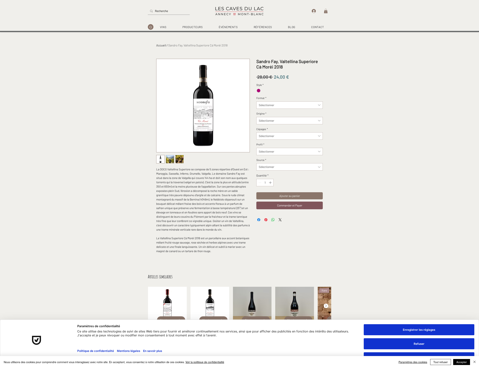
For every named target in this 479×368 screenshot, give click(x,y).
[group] (239, 316)
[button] (326, 11)
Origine (261, 113)
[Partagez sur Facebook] (259, 220)
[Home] (150, 27)
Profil (260, 144)
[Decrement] (259, 182)
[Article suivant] (326, 306)
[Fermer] (474, 362)
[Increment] (270, 182)
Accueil (161, 45)
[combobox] (289, 105)
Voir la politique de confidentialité (204, 362)
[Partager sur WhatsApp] (273, 220)
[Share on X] (280, 220)
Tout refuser (440, 362)
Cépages (262, 129)
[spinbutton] (265, 182)
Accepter (461, 362)
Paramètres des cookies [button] (413, 362)
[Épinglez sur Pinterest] (266, 220)
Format (261, 98)
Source (261, 160)
